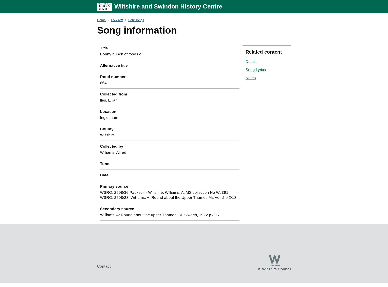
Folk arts (117, 20)
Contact (104, 266)
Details (251, 61)
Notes (251, 78)
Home (101, 20)
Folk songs (136, 20)
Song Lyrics (256, 70)
